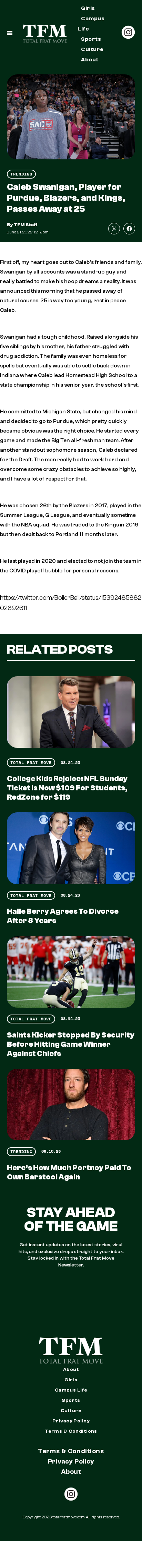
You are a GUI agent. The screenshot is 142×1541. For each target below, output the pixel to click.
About (89, 60)
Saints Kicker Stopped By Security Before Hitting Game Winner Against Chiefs (70, 1044)
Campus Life (91, 23)
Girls (88, 8)
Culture (92, 49)
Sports (91, 39)
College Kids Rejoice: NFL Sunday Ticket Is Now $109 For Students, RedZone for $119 (67, 788)
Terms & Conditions (71, 1431)
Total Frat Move (31, 762)
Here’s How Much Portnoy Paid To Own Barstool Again (69, 1172)
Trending (21, 174)
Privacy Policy (71, 1421)
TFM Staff (26, 225)
